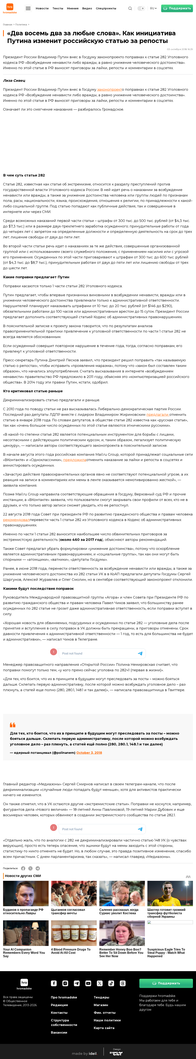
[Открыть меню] (28, 8)
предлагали (157, 415)
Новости (42, 8)
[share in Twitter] (30, 868)
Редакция (59, 1005)
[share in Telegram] (38, 868)
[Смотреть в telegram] (77, 983)
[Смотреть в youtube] (88, 983)
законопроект (109, 89)
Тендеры (101, 997)
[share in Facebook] (23, 868)
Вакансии (59, 1032)
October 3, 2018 (89, 753)
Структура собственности (64, 1023)
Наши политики (107, 1020)
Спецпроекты (106, 8)
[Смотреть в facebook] (54, 983)
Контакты (59, 1013)
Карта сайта (104, 1028)
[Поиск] (130, 8)
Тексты (57, 8)
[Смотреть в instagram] (65, 983)
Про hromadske (64, 997)
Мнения (72, 8)
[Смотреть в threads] (123, 983)
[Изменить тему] (141, 8)
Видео (87, 8)
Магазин (101, 1005)
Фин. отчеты (105, 1013)
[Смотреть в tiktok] (111, 983)
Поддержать (180, 8)
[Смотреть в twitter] (100, 983)
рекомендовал (16, 520)
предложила (74, 460)
